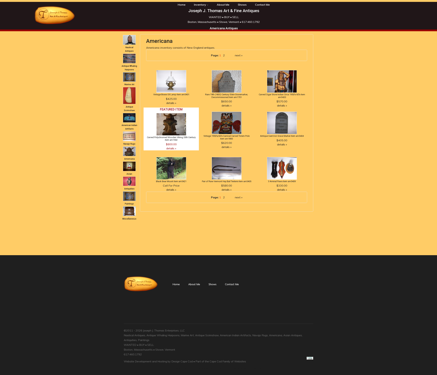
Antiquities (129, 189)
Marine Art (129, 84)
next (238, 55)
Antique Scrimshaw (207, 335)
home (181, 4)
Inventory (200, 4)
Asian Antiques (292, 335)
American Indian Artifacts (235, 335)
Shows (242, 4)
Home (176, 284)
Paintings (129, 204)
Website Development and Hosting (145, 361)
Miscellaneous (129, 219)
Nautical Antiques (134, 335)
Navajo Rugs (129, 144)
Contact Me (262, 4)
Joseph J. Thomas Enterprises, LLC (164, 330)
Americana (129, 159)
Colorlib (261, 368)
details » (171, 103)
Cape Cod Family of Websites (228, 361)
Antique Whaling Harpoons (163, 335)
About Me (223, 4)
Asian (129, 174)
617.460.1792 (251, 22)
